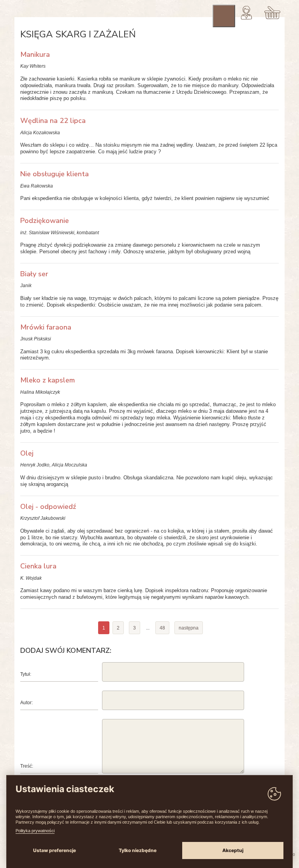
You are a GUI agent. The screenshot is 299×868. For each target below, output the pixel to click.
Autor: (26, 702)
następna (189, 628)
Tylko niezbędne (138, 850)
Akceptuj (232, 850)
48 (162, 628)
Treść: (26, 766)
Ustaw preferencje (54, 850)
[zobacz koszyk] (272, 12)
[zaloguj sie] (246, 12)
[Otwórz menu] (224, 16)
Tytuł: (25, 674)
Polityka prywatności (35, 830)
